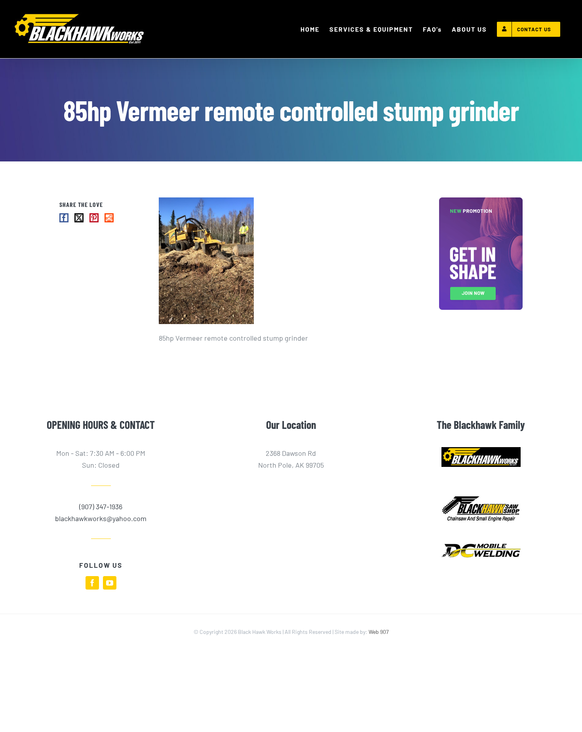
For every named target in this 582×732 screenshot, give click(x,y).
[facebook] (92, 583)
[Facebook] (63, 217)
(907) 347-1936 (100, 506)
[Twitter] (79, 217)
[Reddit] (109, 217)
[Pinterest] (94, 217)
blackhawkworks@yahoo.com (100, 518)
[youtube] (109, 583)
